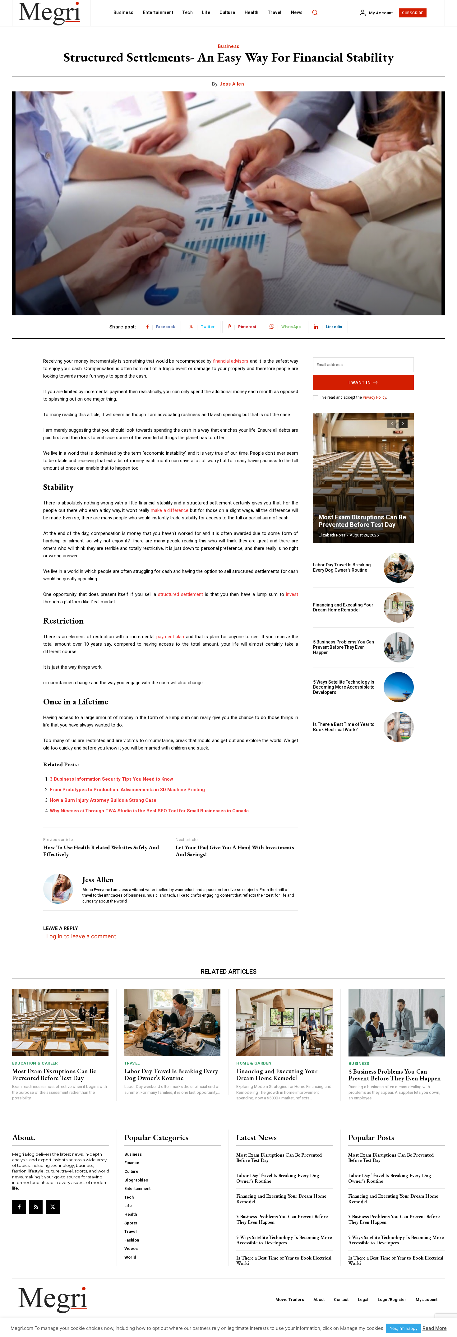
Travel (132, 1063)
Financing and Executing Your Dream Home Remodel (343, 607)
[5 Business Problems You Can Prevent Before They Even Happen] (399, 647)
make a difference (170, 510)
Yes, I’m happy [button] (404, 1328)
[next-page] (403, 423)
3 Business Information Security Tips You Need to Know (111, 779)
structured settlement (180, 594)
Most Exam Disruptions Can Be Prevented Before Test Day (362, 520)
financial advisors (231, 361)
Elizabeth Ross (332, 535)
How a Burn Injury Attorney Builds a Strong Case (103, 800)
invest (292, 594)
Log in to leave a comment (81, 936)
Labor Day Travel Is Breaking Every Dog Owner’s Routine (342, 567)
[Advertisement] (363, 790)
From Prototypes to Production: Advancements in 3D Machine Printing (127, 789)
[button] (315, 12)
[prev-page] (391, 423)
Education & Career (35, 1063)
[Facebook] (19, 1207)
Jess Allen (231, 84)
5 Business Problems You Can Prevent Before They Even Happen (343, 647)
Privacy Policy (374, 397)
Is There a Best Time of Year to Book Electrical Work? (344, 727)
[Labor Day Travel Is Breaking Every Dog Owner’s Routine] (399, 568)
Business (228, 46)
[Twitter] (52, 1207)
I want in (360, 382)
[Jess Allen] (58, 888)
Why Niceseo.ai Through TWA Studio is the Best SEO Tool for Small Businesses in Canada (149, 811)
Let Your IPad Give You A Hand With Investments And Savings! (235, 850)
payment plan (170, 636)
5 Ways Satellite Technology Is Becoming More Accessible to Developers (344, 687)
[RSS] (36, 1207)
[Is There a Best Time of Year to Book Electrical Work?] (399, 727)
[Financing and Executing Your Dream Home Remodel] (399, 607)
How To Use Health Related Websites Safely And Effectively (101, 850)
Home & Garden (254, 1063)
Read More (434, 1328)
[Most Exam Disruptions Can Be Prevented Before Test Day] (363, 478)
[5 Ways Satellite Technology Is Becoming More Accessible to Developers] (399, 687)
